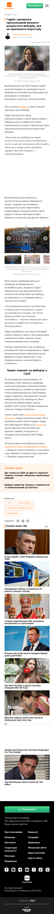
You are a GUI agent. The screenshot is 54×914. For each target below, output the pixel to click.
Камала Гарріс (13, 513)
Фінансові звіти (37, 847)
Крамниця (34, 842)
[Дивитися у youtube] (27, 870)
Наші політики (36, 853)
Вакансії (33, 832)
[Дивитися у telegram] (20, 870)
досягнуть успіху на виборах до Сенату (26, 446)
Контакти (10, 842)
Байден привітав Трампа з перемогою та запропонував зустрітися (27, 486)
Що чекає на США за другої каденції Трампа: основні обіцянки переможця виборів (27, 475)
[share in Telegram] (27, 521)
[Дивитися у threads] (48, 870)
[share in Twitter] (22, 521)
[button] (13, 259)
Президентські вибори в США (19, 508)
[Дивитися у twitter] (34, 870)
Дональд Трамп (24, 503)
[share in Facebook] (18, 521)
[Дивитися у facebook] (7, 870)
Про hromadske (14, 832)
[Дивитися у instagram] (13, 870)
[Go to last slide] (9, 238)
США (9, 503)
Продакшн (11, 861)
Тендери (33, 837)
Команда (10, 837)
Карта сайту (35, 858)
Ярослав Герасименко (22, 35)
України (39, 425)
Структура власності (11, 849)
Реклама (10, 856)
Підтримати (35, 5)
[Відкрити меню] (47, 5)
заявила (23, 106)
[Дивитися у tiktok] (41, 870)
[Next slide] (45, 238)
